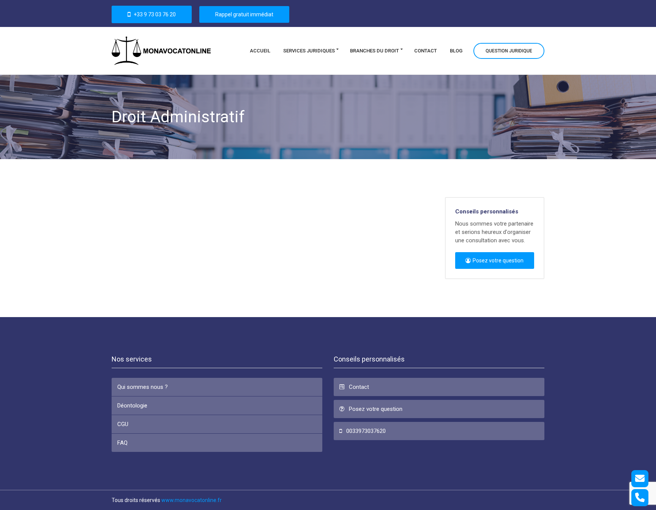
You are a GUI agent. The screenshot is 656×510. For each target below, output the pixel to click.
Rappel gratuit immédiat (244, 14)
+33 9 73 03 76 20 (154, 14)
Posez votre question (498, 260)
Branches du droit (374, 50)
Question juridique (509, 50)
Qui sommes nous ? (142, 387)
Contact (425, 50)
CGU (122, 424)
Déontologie (132, 405)
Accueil (260, 50)
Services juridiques (309, 50)
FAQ (122, 442)
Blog (456, 50)
